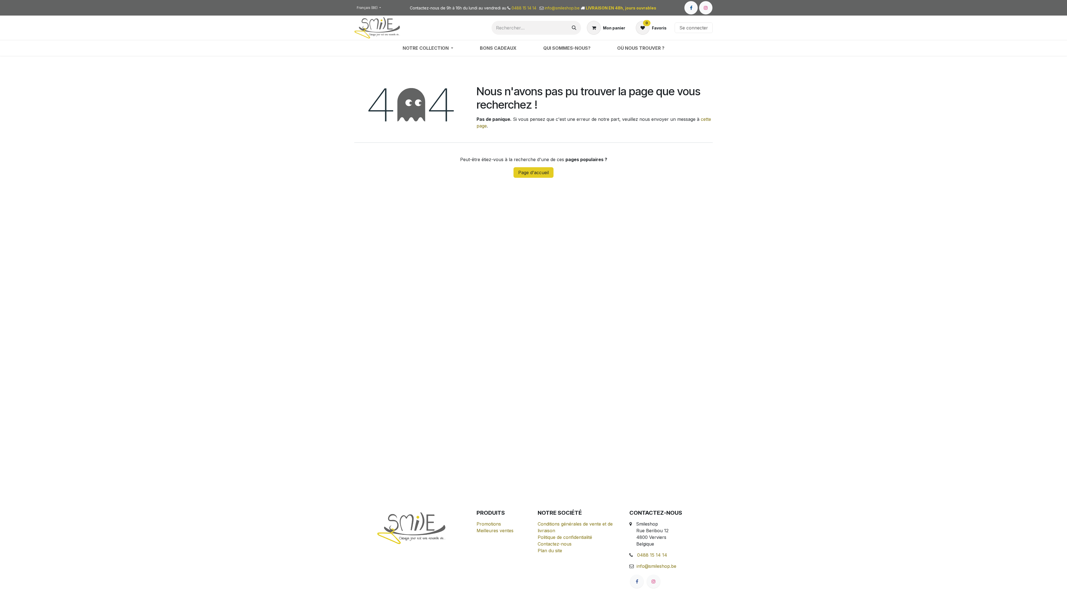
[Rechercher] (574, 28)
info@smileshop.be (656, 566)
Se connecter (693, 28)
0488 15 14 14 (652, 555)
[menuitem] (427, 48)
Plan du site (550, 550)
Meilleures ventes (495, 530)
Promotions (489, 524)
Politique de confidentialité (565, 537)
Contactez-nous (555, 544)
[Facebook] (691, 7)
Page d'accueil (533, 172)
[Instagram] (705, 7)
